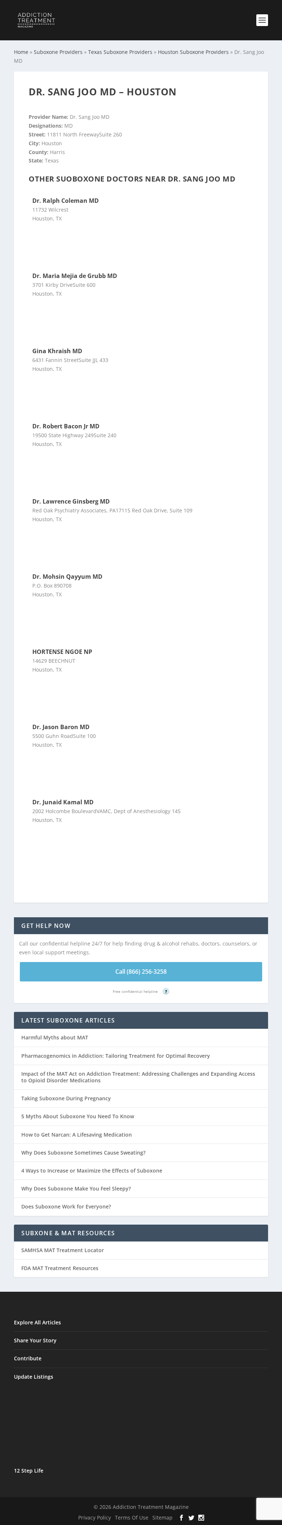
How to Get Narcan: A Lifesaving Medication (76, 1134)
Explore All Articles (37, 1322)
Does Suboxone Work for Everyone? (66, 1206)
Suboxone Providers (58, 51)
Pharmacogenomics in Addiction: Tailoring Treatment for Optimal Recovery (115, 1055)
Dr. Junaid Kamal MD (63, 802)
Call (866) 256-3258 (141, 972)
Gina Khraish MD (57, 351)
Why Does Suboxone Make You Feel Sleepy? (76, 1188)
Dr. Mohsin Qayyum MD (67, 577)
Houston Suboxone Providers (193, 51)
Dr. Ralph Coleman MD (65, 201)
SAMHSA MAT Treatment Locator (62, 1250)
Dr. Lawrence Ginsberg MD (71, 501)
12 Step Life (28, 1470)
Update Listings (33, 1376)
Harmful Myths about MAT (54, 1037)
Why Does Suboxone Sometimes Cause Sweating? (83, 1152)
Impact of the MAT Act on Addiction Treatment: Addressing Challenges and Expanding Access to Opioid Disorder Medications (138, 1077)
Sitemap (162, 1517)
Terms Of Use (131, 1517)
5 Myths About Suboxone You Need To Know (77, 1116)
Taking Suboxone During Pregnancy (66, 1098)
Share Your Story (35, 1340)
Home (21, 51)
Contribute (27, 1358)
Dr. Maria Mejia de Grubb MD (74, 276)
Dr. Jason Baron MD (61, 727)
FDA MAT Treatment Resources (59, 1268)
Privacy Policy (94, 1517)
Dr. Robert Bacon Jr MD (66, 426)
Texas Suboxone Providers (120, 51)
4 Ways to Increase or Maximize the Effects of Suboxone (91, 1170)
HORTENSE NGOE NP (62, 652)
